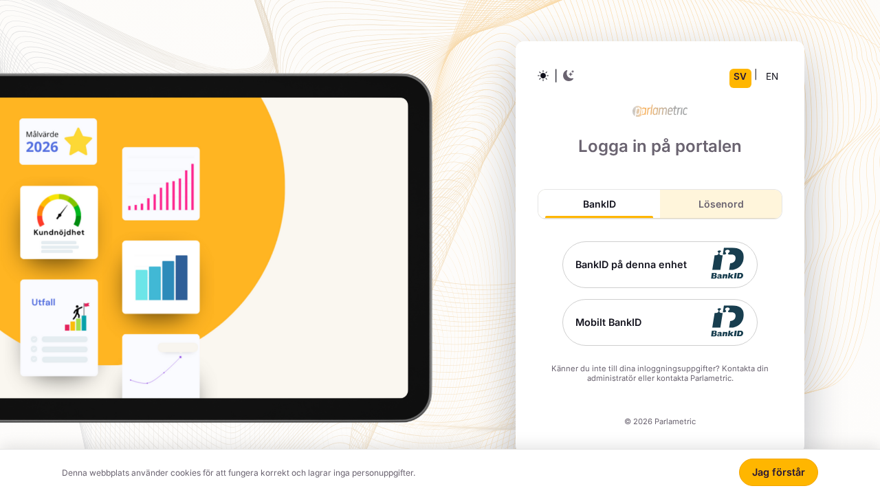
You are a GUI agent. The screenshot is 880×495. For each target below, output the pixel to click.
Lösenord (721, 204)
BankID (599, 204)
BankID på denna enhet (631, 264)
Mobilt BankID (608, 322)
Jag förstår (778, 472)
